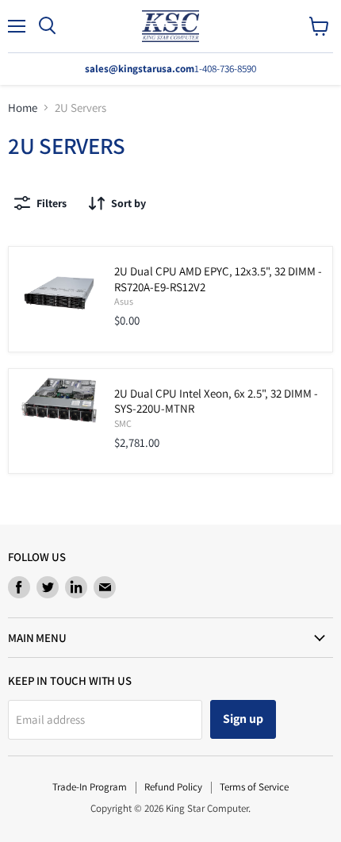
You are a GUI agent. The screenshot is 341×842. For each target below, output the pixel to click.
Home (22, 107)
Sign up (243, 718)
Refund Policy (173, 787)
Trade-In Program (89, 787)
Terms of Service (254, 787)
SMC (123, 423)
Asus (123, 301)
